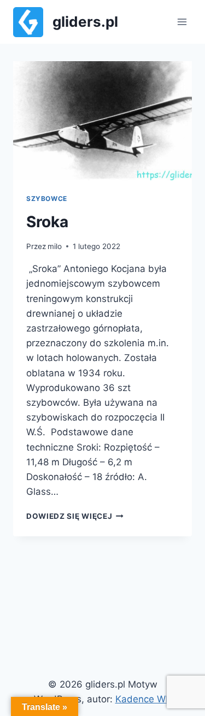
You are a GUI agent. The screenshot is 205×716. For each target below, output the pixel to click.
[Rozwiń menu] (182, 21)
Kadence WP (143, 699)
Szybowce (46, 198)
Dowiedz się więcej (75, 516)
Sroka (47, 221)
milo (55, 246)
